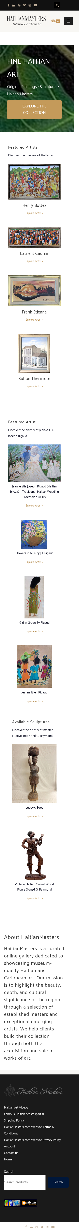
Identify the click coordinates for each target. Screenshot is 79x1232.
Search (9, 1172)
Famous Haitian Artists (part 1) (24, 1114)
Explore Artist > (34, 213)
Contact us (11, 1153)
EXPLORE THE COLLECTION (34, 109)
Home (8, 1159)
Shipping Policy (14, 1120)
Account (9, 1146)
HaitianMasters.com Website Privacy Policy (32, 1140)
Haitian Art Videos (16, 1107)
